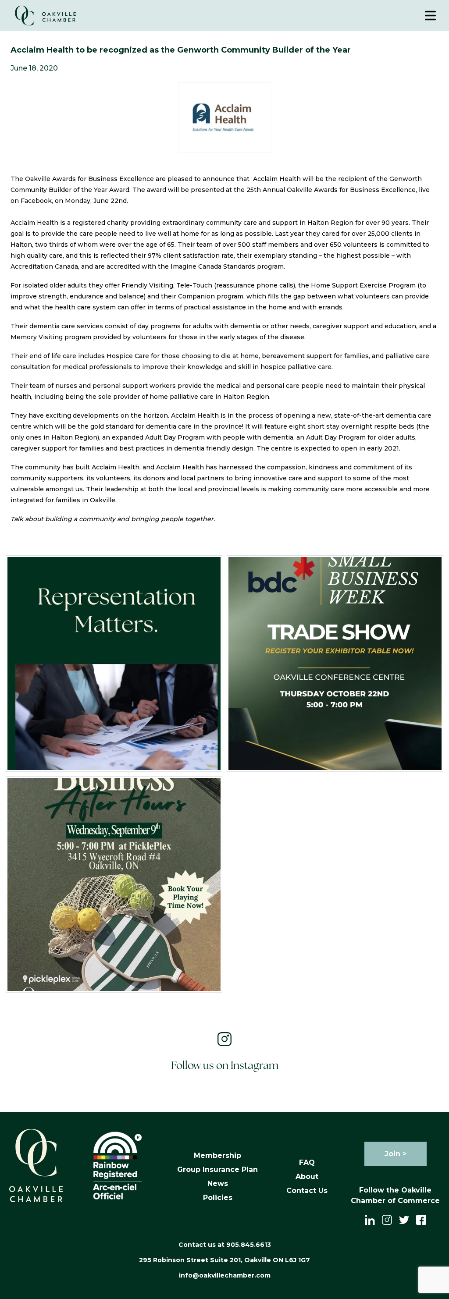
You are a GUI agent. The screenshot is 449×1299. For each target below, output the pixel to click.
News (217, 1183)
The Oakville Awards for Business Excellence (82, 179)
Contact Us (307, 1190)
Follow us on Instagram (224, 1066)
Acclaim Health (277, 179)
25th (254, 190)
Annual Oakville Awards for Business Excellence (339, 190)
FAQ (307, 1162)
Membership (217, 1155)
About (307, 1176)
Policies (217, 1197)
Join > (395, 1154)
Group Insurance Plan (217, 1169)
